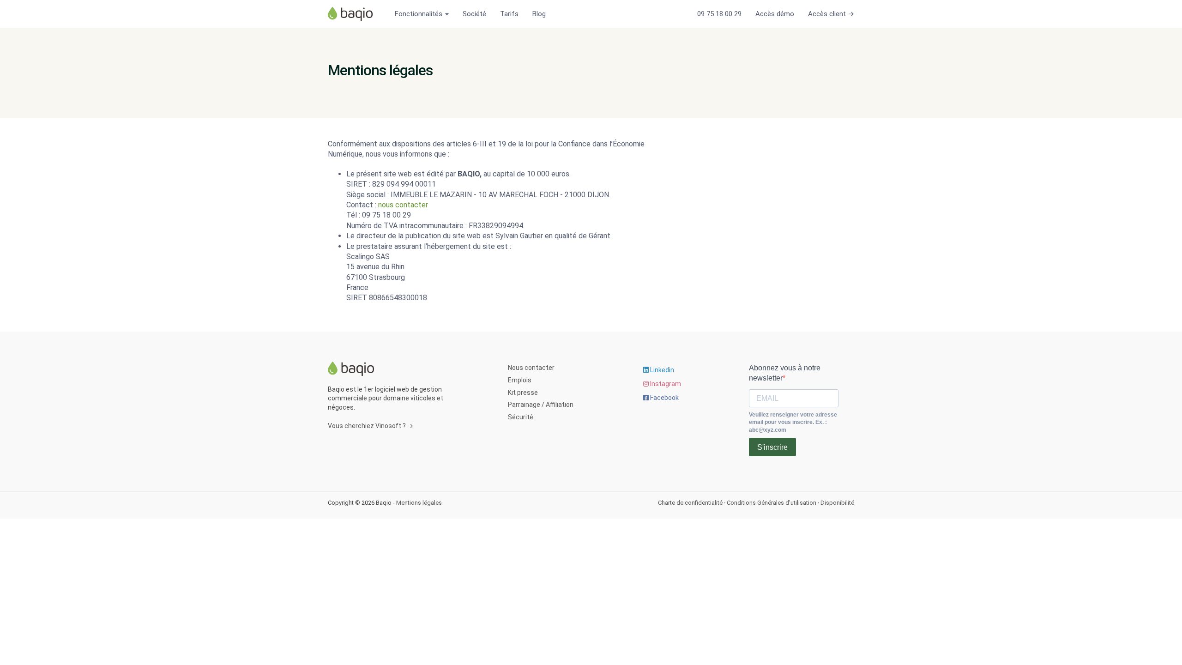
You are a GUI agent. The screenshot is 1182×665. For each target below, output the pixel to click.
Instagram (665, 383)
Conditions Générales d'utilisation (771, 502)
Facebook (664, 397)
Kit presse (523, 392)
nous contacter (403, 204)
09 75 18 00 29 (719, 14)
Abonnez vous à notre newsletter (784, 373)
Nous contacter (531, 367)
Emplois (519, 380)
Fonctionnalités (419, 14)
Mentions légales (419, 502)
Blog (539, 14)
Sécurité (520, 417)
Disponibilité (837, 502)
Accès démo (774, 14)
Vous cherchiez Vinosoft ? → (370, 425)
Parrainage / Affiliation (540, 404)
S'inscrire (772, 447)
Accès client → (831, 14)
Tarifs (509, 14)
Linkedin (661, 370)
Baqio (353, 14)
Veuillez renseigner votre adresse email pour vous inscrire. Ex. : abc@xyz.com (793, 422)
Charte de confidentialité (690, 502)
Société (474, 14)
